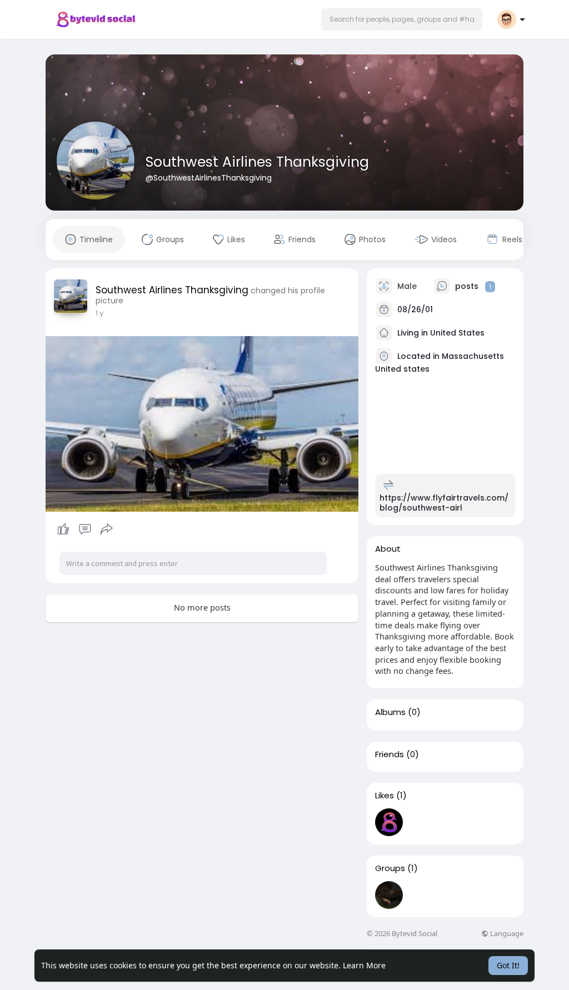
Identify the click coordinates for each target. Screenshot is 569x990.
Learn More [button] (364, 965)
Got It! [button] (508, 965)
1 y (99, 313)
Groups (390, 868)
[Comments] (85, 529)
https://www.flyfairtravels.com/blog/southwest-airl (444, 502)
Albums (390, 712)
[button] (401, 19)
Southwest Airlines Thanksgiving (257, 162)
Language (505, 933)
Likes (384, 795)
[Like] (84, 529)
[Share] (106, 529)
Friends (389, 754)
